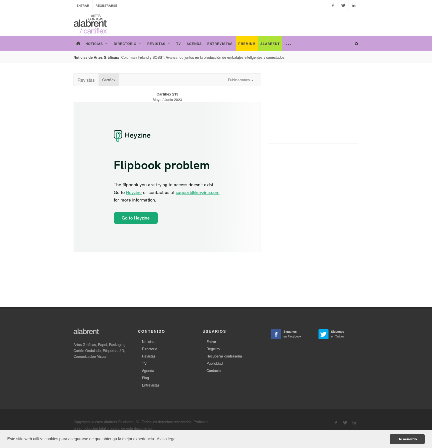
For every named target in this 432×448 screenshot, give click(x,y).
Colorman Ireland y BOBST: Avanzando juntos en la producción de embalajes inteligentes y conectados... (204, 57)
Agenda (148, 370)
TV (144, 363)
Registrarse (106, 5)
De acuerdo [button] (407, 439)
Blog (145, 377)
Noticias (148, 341)
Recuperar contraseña (224, 356)
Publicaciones (239, 79)
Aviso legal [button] (166, 439)
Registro (213, 348)
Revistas (86, 79)
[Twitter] (343, 5)
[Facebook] (333, 5)
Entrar (82, 5)
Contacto (213, 370)
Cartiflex (108, 79)
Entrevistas (151, 385)
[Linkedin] (353, 5)
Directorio (149, 348)
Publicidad (214, 363)
